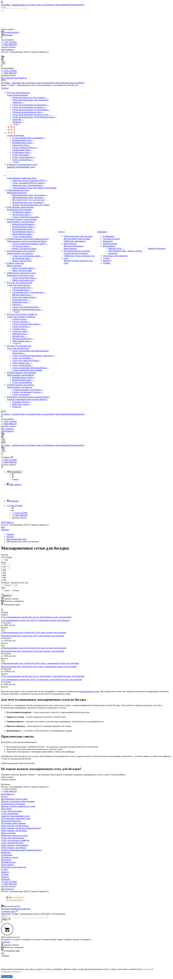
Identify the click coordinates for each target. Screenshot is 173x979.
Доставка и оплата (111, 239)
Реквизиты (108, 241)
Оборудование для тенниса (19, 387)
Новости (5, 877)
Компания (5, 852)
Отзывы (106, 263)
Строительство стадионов (76, 253)
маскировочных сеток (89, 691)
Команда (107, 260)
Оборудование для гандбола (20, 253)
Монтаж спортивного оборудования (74, 247)
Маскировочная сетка (17, 192)
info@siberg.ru (7, 522)
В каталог (5, 942)
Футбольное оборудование (19, 210)
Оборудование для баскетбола (21, 222)
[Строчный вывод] (4, 614)
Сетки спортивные (15, 135)
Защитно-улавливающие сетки (21, 167)
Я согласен (6, 976)
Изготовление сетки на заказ (77, 239)
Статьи (106, 258)
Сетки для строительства (18, 285)
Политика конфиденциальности (16, 909)
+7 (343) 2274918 (9, 42)
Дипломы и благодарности (115, 256)
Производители (110, 243)
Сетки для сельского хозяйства (21, 317)
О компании (108, 236)
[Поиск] (2, 10)
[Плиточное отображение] (2, 614)
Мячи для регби (14, 265)
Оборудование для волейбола (20, 375)
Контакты (5, 879)
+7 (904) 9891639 (9, 45)
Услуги (4, 796)
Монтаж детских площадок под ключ (18, 806)
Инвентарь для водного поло (20, 275)
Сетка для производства (18, 348)
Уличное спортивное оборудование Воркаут (27, 399)
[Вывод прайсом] (6, 614)
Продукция (6, 809)
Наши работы (109, 246)
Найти (4, 919)
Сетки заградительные (17, 95)
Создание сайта (8, 911)
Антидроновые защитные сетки (21, 178)
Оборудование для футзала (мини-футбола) (27, 241)
